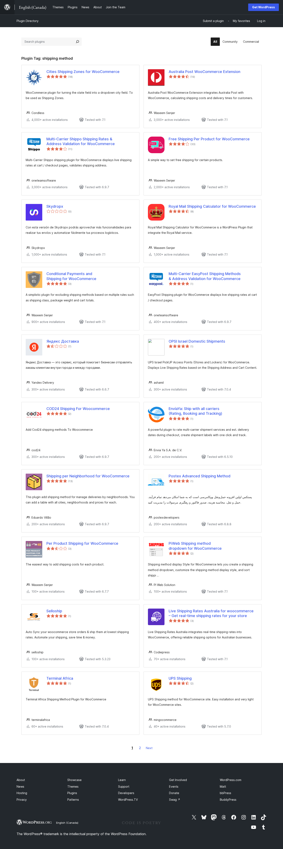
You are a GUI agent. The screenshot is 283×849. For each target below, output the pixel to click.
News (20, 786)
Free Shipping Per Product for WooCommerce (209, 139)
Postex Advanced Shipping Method (199, 476)
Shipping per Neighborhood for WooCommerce (87, 476)
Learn (122, 780)
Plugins (72, 793)
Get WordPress (263, 7)
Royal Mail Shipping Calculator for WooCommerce (212, 206)
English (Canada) (67, 822)
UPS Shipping (180, 678)
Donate (174, 793)
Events (173, 786)
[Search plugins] (77, 42)
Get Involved (178, 780)
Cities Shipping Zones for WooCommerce (83, 71)
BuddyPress (228, 799)
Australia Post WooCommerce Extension (204, 71)
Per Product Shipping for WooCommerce (82, 543)
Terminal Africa (59, 678)
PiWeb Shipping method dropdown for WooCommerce (195, 545)
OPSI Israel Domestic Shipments (197, 341)
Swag (174, 799)
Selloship (54, 611)
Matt (223, 786)
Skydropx (54, 206)
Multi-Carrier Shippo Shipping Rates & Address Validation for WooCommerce (80, 141)
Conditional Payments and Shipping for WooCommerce (71, 276)
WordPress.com (230, 780)
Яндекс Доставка (62, 341)
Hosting (22, 793)
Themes (73, 786)
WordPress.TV (128, 799)
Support (123, 786)
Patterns (73, 799)
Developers (126, 793)
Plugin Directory (28, 21)
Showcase (74, 780)
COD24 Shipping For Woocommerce (78, 408)
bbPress (225, 793)
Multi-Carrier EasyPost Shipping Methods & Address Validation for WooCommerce (205, 276)
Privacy (22, 799)
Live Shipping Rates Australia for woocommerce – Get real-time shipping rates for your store (211, 613)
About (21, 780)
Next (149, 748)
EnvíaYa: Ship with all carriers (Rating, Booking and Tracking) (195, 411)
